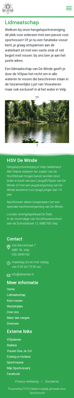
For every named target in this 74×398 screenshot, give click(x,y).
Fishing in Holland (18, 357)
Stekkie (12, 345)
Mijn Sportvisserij (18, 368)
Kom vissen (15, 300)
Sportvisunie (15, 362)
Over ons (13, 312)
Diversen (13, 323)
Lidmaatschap (16, 295)
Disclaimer (52, 381)
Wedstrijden (15, 306)
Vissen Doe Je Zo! (19, 351)
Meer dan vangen (18, 318)
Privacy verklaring (27, 381)
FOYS (26, 388)
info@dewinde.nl (23, 274)
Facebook (13, 374)
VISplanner (14, 339)
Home (11, 289)
